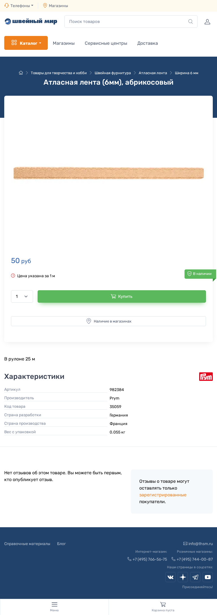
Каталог (28, 43)
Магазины (58, 5)
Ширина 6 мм (186, 73)
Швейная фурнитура (113, 73)
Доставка (147, 43)
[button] (108, 173)
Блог (61, 543)
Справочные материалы (27, 543)
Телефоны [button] (20, 5)
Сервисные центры (106, 43)
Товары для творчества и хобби (59, 73)
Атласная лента (153, 73)
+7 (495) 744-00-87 (195, 559)
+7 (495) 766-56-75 (150, 559)
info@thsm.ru (200, 543)
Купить (125, 296)
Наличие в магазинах (112, 321)
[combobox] (131, 21)
